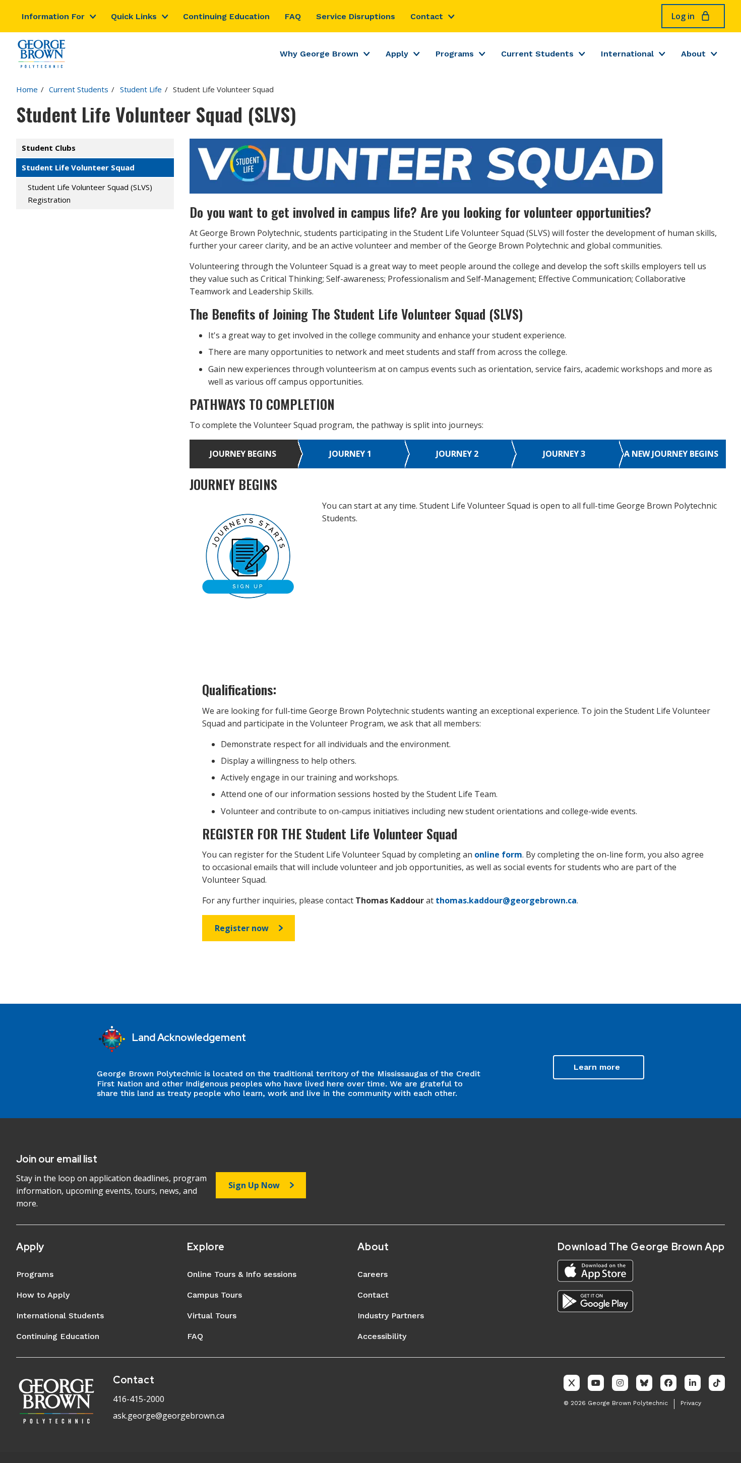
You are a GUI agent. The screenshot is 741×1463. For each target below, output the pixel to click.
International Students (60, 1315)
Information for (53, 16)
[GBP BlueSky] (644, 1383)
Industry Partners (390, 1315)
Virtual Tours (211, 1315)
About (693, 53)
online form (498, 854)
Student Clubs (49, 148)
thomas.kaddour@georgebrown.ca (506, 900)
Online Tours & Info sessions (241, 1274)
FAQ (293, 16)
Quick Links (134, 16)
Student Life (141, 89)
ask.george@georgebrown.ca (168, 1415)
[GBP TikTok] (717, 1383)
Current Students (537, 53)
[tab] (243, 454)
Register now (242, 928)
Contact (426, 16)
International (627, 53)
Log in (683, 16)
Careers (372, 1274)
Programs (455, 53)
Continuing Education (226, 16)
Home (27, 89)
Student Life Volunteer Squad (78, 167)
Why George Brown (319, 53)
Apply (397, 53)
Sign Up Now (254, 1185)
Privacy (691, 1403)
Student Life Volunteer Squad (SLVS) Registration (90, 193)
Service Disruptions (355, 16)
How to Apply (43, 1295)
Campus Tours (214, 1295)
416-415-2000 (138, 1399)
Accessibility (381, 1336)
